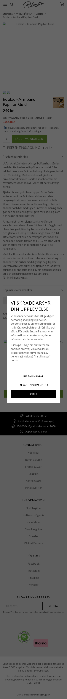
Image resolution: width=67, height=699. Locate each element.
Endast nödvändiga (33, 385)
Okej (33, 394)
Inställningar (33, 376)
